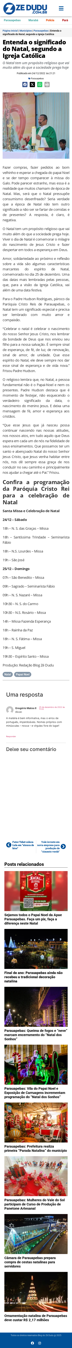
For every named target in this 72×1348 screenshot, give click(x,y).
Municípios (26, 30)
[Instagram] (40, 1343)
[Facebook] (32, 1343)
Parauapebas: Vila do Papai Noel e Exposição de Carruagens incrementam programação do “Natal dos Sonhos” (34, 1092)
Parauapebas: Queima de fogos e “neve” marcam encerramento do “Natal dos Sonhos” (35, 1035)
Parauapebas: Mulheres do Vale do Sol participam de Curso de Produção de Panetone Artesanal (34, 1204)
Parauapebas (12, 20)
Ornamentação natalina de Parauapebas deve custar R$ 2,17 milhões (35, 1318)
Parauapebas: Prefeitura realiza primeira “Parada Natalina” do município (35, 1148)
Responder (11, 736)
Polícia (50, 20)
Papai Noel (23, 674)
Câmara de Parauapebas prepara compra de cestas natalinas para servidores (30, 1262)
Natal (7, 674)
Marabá (33, 20)
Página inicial (10, 30)
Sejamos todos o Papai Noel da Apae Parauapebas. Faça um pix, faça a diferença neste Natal (33, 919)
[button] (24, 84)
